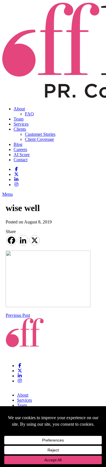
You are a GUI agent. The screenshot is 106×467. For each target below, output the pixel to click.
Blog (18, 144)
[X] (34, 240)
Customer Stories (40, 134)
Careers (20, 149)
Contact (20, 159)
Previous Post (18, 315)
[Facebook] (11, 240)
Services (21, 124)
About (19, 108)
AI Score (22, 154)
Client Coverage (39, 139)
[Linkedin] (23, 240)
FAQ (29, 113)
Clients (20, 129)
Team (18, 119)
